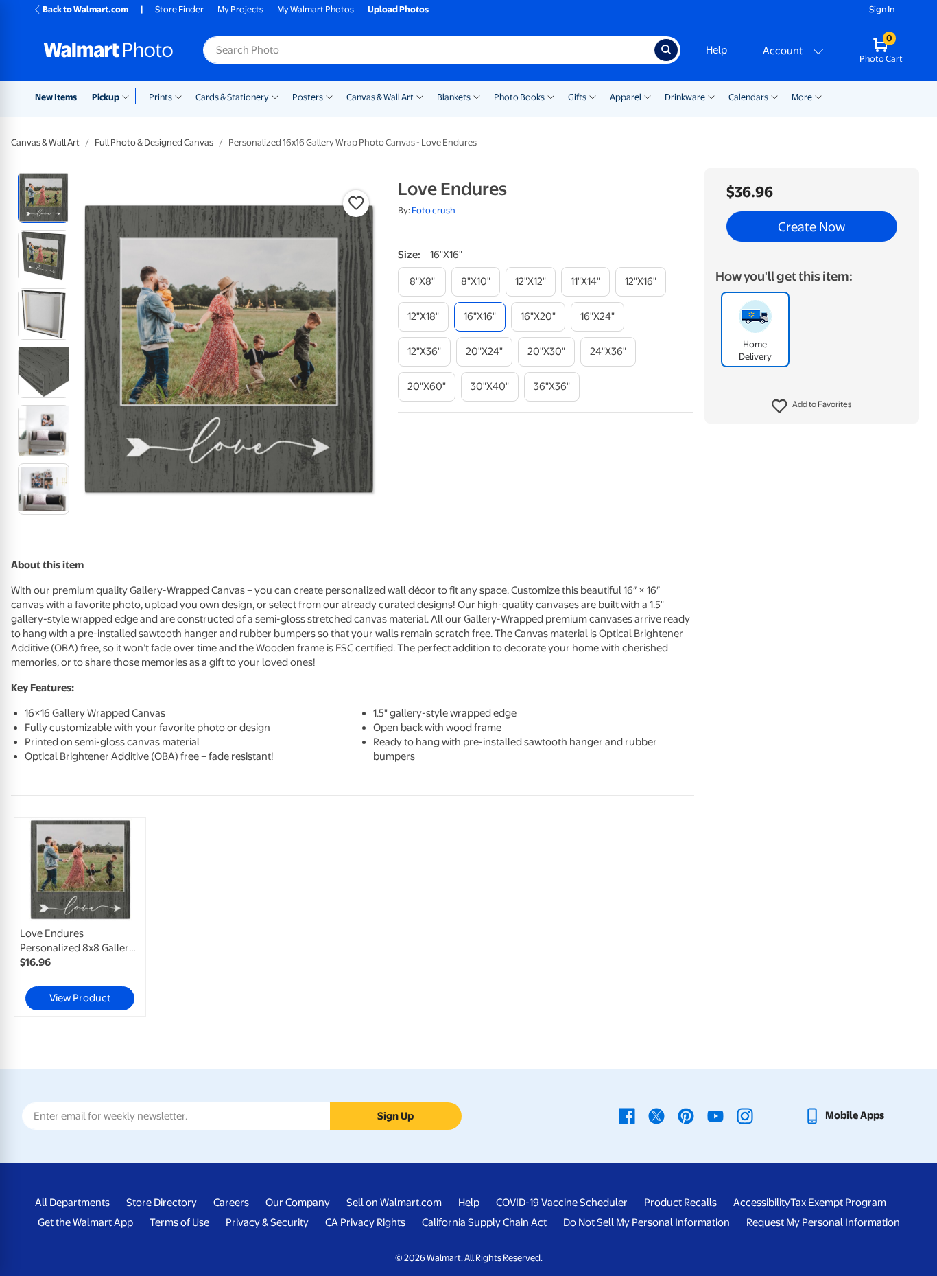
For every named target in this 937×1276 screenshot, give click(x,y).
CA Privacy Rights (365, 1222)
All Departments (72, 1202)
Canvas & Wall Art (380, 97)
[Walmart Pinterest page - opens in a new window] (686, 1115)
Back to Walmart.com (85, 9)
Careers (231, 1202)
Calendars (748, 97)
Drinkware (685, 97)
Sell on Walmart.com (394, 1202)
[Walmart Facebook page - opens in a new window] (627, 1115)
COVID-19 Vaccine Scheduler (562, 1202)
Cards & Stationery (232, 97)
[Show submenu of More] (818, 96)
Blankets (454, 97)
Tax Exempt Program (838, 1202)
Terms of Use (179, 1222)
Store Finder (179, 9)
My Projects (240, 9)
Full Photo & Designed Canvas (154, 142)
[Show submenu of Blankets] (477, 96)
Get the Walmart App (85, 1222)
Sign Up (395, 1116)
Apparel (625, 97)
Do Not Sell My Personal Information (646, 1222)
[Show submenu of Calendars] (774, 96)
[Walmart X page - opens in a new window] (656, 1115)
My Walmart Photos (315, 9)
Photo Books (519, 97)
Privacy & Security (267, 1222)
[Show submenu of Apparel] (647, 96)
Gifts (577, 97)
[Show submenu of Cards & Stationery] (275, 96)
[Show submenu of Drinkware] (711, 96)
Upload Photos (398, 9)
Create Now (811, 226)
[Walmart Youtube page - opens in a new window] (715, 1115)
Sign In (881, 9)
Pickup (105, 97)
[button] (811, 406)
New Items (56, 97)
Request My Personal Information (823, 1222)
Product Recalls (680, 1202)
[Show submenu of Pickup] (128, 96)
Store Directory (161, 1202)
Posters (307, 97)
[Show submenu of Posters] (329, 96)
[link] (79, 917)
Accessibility (761, 1202)
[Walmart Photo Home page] (108, 50)
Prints (160, 97)
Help (716, 50)
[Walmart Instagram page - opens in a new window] (745, 1115)
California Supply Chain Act (484, 1222)
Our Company (297, 1202)
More (802, 97)
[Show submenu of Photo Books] (551, 96)
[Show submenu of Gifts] (593, 96)
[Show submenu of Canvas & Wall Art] (420, 96)
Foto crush (433, 210)
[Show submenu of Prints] (178, 96)
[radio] (43, 197)
